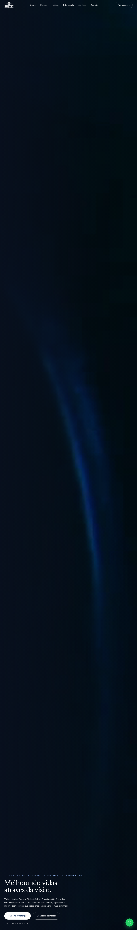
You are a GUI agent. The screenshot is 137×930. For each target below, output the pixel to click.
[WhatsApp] (129, 922)
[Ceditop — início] (9, 5)
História (55, 5)
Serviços (82, 5)
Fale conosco (124, 5)
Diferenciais (68, 5)
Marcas (43, 5)
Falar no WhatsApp (17, 915)
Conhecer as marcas (46, 915)
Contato (94, 5)
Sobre (33, 5)
